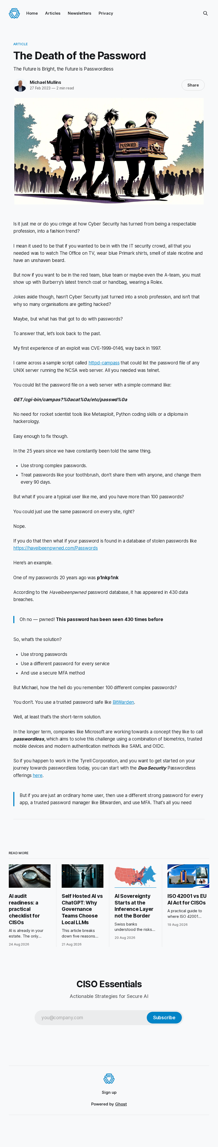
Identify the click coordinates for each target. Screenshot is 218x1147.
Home (32, 13)
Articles (52, 13)
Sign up (109, 1092)
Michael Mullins (45, 82)
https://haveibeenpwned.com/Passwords (55, 548)
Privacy (106, 13)
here (37, 775)
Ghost (121, 1104)
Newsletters (79, 13)
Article (20, 44)
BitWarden (123, 702)
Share (193, 85)
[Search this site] (205, 13)
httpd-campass (104, 362)
